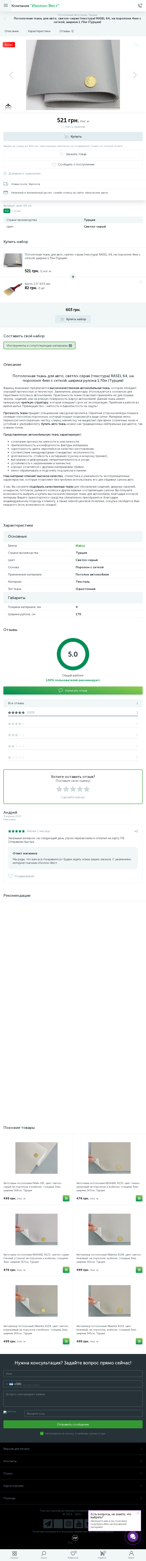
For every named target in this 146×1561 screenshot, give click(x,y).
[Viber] (58, 1523)
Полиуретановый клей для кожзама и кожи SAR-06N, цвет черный (106, 1095)
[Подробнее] (66, 966)
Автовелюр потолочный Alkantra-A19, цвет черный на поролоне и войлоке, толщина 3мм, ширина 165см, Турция (108, 1026)
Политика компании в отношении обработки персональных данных (73, 1531)
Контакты (10, 1461)
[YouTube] (78, 1523)
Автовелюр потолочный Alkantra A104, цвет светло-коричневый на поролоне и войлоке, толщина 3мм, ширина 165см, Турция (36, 1330)
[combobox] (12, 1384)
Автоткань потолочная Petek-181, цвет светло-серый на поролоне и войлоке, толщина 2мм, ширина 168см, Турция (32, 1187)
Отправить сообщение (73, 1424)
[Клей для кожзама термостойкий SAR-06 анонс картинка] (36, 926)
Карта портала (13, 1486)
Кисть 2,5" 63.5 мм (37, 284)
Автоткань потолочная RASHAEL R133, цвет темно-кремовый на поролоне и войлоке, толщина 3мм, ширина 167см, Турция (108, 1187)
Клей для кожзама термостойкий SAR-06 (29, 951)
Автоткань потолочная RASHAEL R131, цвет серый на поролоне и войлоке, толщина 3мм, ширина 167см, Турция (36, 1097)
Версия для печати (16, 1449)
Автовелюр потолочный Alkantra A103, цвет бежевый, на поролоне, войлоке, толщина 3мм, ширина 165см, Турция (106, 1330)
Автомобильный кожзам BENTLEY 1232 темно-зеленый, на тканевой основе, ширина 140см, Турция (32, 1026)
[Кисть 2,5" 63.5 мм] (12, 289)
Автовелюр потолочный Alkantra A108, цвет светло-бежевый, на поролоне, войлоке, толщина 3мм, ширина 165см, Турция (109, 1258)
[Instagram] (68, 1523)
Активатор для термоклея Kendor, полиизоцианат (107, 951)
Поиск (8, 1473)
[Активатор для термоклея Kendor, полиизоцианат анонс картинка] (109, 926)
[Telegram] (47, 1523)
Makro (80, 545)
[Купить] (66, 1038)
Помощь (9, 1498)
